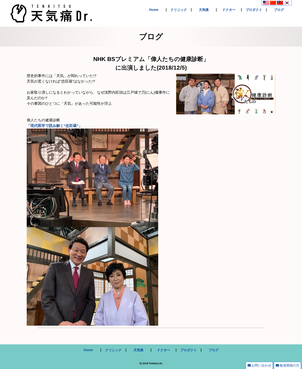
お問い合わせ (261, 365)
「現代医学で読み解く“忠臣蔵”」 (54, 126)
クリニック (179, 9)
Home (153, 9)
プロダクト (254, 9)
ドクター (228, 9)
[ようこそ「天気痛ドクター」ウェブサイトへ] (51, 20)
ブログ (279, 9)
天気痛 (204, 9)
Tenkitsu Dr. (156, 363)
